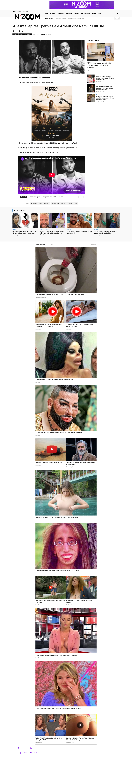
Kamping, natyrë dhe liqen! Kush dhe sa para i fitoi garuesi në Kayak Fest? (105, 78)
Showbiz (15, 34)
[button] (117, 13)
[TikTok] (21, 753)
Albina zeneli (34, 203)
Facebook (24, 748)
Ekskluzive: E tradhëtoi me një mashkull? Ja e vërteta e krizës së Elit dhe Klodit (105, 98)
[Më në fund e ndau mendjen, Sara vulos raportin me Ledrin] (107, 220)
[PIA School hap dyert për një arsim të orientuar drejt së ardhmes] (100, 52)
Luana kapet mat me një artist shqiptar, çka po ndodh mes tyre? (72, 18)
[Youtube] (31, 753)
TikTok (25, 753)
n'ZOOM (63, 203)
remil (75, 203)
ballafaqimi (46, 203)
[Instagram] (31, 748)
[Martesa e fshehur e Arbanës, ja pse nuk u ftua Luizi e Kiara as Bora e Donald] (52, 220)
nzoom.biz (69, 203)
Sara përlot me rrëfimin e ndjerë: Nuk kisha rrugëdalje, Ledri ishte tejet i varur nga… (24, 233)
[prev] (115, 18)
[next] (118, 18)
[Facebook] (19, 748)
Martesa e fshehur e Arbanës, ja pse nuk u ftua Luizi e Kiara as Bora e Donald (52, 233)
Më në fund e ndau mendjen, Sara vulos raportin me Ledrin (105, 232)
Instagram (37, 748)
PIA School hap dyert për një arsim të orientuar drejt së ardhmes (99, 65)
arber (41, 203)
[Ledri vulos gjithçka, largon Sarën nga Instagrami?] (79, 220)
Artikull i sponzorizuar (92, 60)
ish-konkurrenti (55, 203)
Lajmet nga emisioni (25, 34)
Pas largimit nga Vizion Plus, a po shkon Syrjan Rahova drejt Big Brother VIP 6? (105, 88)
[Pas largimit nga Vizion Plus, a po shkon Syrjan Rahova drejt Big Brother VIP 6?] (91, 88)
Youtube (36, 753)
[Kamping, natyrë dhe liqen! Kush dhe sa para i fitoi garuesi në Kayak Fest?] (91, 79)
